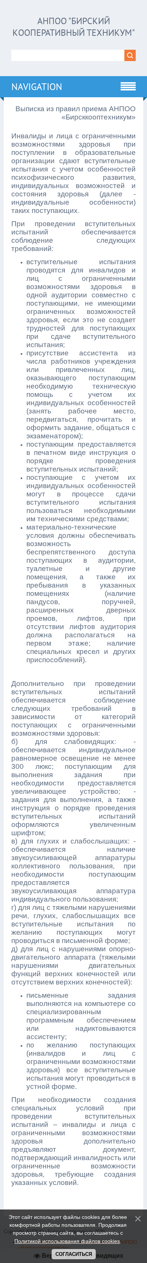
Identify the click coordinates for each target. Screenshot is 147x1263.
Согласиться (73, 1254)
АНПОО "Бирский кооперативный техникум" (73, 26)
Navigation (36, 87)
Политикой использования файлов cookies (67, 1241)
